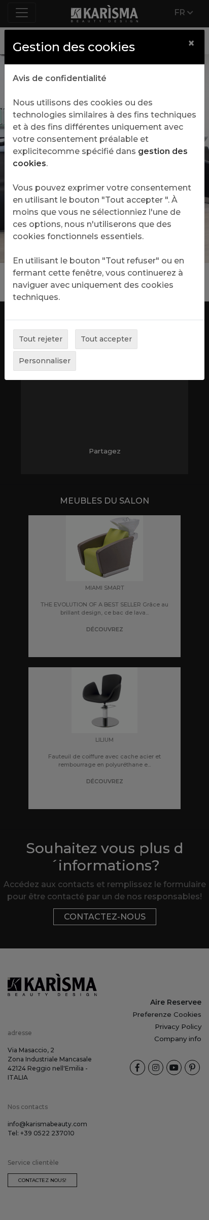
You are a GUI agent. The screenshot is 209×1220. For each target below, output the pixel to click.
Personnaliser (45, 360)
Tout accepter (106, 339)
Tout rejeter (40, 339)
